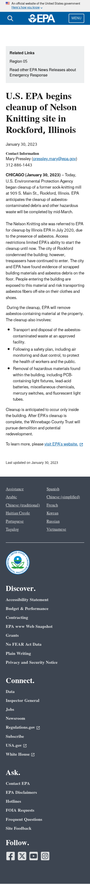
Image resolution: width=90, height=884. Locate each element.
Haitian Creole (18, 513)
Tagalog (12, 529)
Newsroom (15, 718)
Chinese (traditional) (23, 505)
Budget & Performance (27, 608)
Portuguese (15, 521)
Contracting (17, 617)
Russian (53, 521)
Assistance (15, 489)
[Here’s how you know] (45, 6)
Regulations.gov (20, 727)
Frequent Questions (24, 819)
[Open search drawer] (10, 18)
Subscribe (15, 736)
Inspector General (22, 700)
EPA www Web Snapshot (29, 626)
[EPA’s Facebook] (10, 856)
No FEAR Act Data (24, 644)
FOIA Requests (20, 810)
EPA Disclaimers (21, 792)
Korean (52, 513)
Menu (76, 18)
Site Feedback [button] (18, 828)
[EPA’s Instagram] (45, 856)
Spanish (53, 489)
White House (18, 754)
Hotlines (13, 801)
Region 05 (18, 61)
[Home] (41, 18)
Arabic (11, 497)
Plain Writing (18, 653)
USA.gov (14, 745)
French (52, 505)
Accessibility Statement (27, 599)
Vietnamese (56, 529)
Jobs (10, 709)
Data (10, 691)
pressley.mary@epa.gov (54, 159)
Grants (12, 635)
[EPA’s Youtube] (33, 856)
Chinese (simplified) (63, 497)
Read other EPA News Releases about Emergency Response (43, 73)
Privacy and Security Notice (32, 662)
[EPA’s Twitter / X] (22, 856)
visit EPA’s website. (61, 444)
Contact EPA (18, 783)
